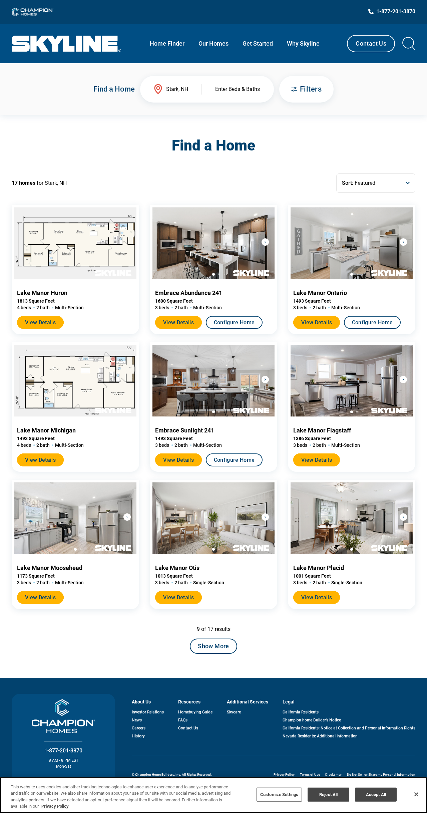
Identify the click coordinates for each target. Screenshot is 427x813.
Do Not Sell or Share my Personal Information (381, 774)
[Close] (416, 794)
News (137, 720)
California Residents (301, 712)
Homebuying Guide (195, 712)
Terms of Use (310, 774)
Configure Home (234, 322)
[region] (213, 795)
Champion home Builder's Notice (312, 720)
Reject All (328, 794)
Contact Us (371, 43)
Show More (213, 646)
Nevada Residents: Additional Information (320, 736)
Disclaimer (333, 774)
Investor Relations (148, 712)
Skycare (234, 712)
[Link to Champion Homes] (32, 12)
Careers (138, 728)
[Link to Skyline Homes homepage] (66, 44)
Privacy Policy (284, 774)
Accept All (376, 794)
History (138, 736)
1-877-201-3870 (63, 750)
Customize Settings (279, 794)
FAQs (182, 720)
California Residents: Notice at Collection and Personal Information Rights (349, 728)
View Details (40, 322)
